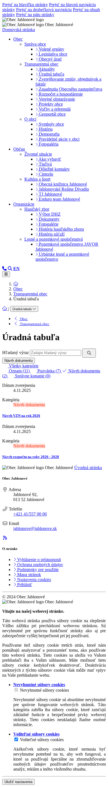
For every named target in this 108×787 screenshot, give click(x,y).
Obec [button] (18, 39)
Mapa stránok (28, 574)
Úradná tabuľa (51, 74)
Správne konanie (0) (32, 375)
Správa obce (35, 44)
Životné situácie (38, 154)
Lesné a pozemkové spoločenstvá (53, 239)
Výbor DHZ (49, 214)
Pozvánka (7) (49, 370)
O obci (30, 119)
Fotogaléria (48, 144)
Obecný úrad (49, 59)
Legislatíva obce (52, 54)
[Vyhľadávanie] (10, 268)
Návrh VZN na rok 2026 (21, 416)
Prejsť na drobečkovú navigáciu (44, 9)
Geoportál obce (52, 114)
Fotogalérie (48, 224)
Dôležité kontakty (54, 169)
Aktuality (46, 69)
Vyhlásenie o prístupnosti (38, 559)
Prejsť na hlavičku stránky (25, 4)
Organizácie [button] (23, 204)
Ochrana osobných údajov (39, 564)
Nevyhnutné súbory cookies (44, 690)
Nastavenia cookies (33, 579)
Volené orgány (51, 49)
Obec (18, 289)
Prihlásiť (24, 584)
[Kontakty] (4, 268)
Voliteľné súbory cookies (42, 739)
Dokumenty (49, 219)
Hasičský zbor (36, 209)
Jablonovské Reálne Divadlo (63, 189)
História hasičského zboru (61, 229)
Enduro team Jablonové (59, 199)
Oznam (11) (19, 370)
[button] (16, 268)
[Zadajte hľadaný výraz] (89, 353)
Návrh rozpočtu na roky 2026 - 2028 (30, 457)
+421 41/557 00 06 (30, 514)
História (45, 129)
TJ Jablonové (50, 194)
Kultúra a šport (37, 179)
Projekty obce (50, 104)
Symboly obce (51, 124)
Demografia (49, 134)
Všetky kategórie (23, 365)
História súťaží (51, 234)
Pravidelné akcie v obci (58, 139)
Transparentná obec (41, 64)
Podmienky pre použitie (37, 569)
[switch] (16, 690)
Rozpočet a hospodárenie (60, 94)
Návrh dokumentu (18, 360)
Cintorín (45, 174)
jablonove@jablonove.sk (35, 528)
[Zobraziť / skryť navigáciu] (6, 274)
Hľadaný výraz (15, 352)
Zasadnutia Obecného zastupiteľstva (70, 89)
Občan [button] (19, 149)
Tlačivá (45, 164)
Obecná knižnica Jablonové (62, 184)
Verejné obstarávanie (56, 99)
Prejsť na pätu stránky (35, 14)
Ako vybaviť (49, 159)
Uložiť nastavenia (18, 782)
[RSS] (5, 538)
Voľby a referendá (54, 109)
